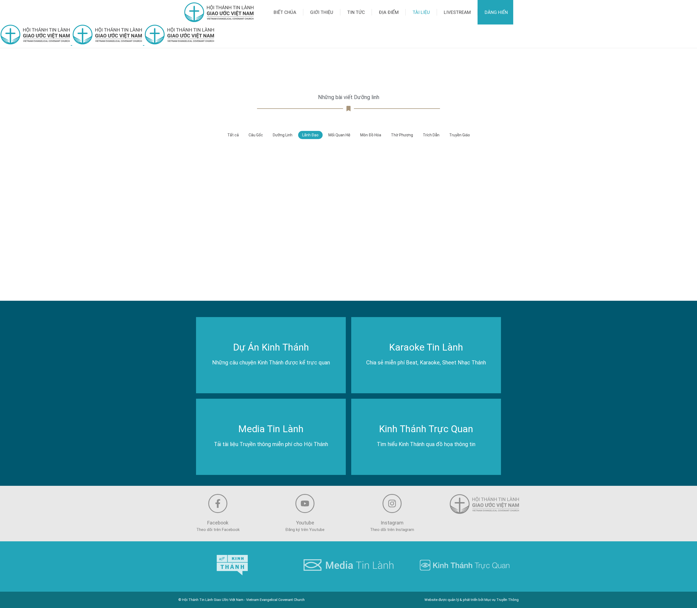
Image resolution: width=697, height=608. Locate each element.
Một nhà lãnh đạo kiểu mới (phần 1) (348, 272)
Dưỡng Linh (282, 135)
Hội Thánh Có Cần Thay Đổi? (451, 203)
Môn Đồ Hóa (370, 135)
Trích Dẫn (431, 135)
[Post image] (245, 183)
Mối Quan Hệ (339, 135)
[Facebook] (217, 503)
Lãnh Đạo (310, 135)
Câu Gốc (256, 135)
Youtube (305, 523)
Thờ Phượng (402, 135)
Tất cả (233, 135)
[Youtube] (304, 503)
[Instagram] (392, 503)
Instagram (392, 523)
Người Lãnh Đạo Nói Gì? (348, 203)
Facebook (217, 523)
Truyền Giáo (459, 135)
